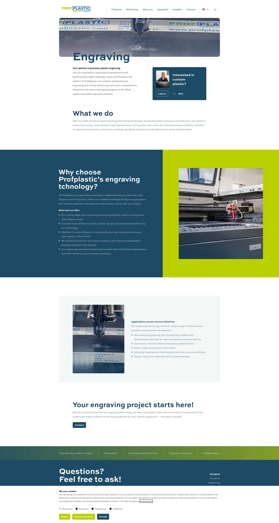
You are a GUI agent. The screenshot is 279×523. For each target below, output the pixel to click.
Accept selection (83, 516)
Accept (103, 516)
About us (148, 9)
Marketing (117, 508)
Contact (191, 9)
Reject (64, 516)
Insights (177, 9)
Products (116, 9)
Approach (162, 9)
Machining (132, 9)
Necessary (67, 508)
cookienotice (146, 501)
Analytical (83, 508)
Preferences (100, 508)
